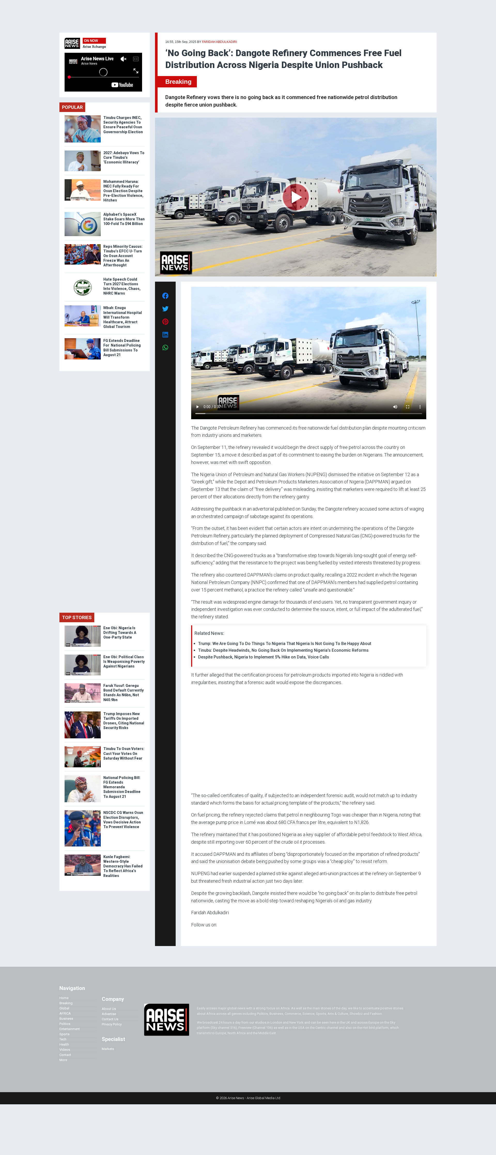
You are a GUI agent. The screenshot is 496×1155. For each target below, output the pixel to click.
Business (66, 1019)
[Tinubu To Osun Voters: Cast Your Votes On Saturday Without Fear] (83, 747)
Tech (62, 1039)
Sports (64, 1034)
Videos (64, 1050)
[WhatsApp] (199, 934)
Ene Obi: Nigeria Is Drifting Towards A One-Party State (119, 632)
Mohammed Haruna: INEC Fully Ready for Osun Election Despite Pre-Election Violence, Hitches (123, 190)
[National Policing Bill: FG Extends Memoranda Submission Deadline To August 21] (83, 776)
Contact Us (110, 1019)
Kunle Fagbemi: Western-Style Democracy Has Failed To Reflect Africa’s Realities (123, 866)
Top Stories (77, 617)
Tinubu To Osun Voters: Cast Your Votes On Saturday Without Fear (123, 753)
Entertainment (69, 1029)
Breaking (178, 81)
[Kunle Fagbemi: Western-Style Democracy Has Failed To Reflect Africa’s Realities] (83, 855)
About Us (109, 1009)
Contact (65, 1055)
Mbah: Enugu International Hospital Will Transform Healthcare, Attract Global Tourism (122, 317)
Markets (108, 1049)
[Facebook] (192, 934)
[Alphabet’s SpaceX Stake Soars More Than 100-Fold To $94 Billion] (83, 213)
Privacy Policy (112, 1024)
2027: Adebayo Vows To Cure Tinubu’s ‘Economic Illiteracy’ (123, 157)
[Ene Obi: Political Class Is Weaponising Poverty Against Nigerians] (83, 655)
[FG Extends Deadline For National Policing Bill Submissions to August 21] (83, 339)
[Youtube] (201, 934)
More (63, 1060)
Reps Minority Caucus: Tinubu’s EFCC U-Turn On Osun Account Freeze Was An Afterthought (123, 255)
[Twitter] (194, 934)
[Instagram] (196, 934)
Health (64, 1044)
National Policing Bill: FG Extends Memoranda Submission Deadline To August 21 (122, 787)
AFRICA (65, 1013)
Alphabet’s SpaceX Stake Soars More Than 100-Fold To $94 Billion (124, 219)
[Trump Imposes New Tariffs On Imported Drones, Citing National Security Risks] (83, 712)
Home (63, 998)
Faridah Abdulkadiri (219, 42)
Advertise (109, 1014)
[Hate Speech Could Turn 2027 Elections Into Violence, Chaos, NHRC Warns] (83, 278)
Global (64, 1008)
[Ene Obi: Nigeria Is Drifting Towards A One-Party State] (83, 626)
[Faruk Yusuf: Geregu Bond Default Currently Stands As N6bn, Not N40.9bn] (83, 684)
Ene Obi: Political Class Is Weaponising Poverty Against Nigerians (124, 661)
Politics (64, 1024)
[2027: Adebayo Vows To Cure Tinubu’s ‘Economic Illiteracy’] (83, 151)
